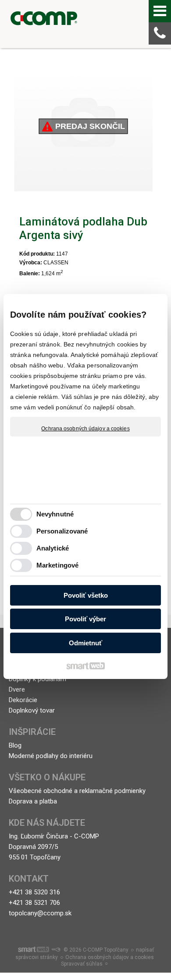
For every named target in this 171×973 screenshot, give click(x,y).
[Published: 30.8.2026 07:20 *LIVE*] (55, 950)
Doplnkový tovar (32, 710)
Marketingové (57, 565)
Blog (15, 745)
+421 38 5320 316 (34, 892)
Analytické (52, 548)
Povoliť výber (85, 619)
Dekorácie (23, 700)
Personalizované (62, 531)
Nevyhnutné (55, 514)
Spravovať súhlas (82, 964)
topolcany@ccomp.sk (40, 913)
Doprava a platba (33, 801)
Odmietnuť (85, 643)
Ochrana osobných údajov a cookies (85, 429)
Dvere (17, 689)
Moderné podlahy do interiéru (51, 756)
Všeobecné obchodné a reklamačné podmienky (77, 791)
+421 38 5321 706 (34, 903)
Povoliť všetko (86, 595)
